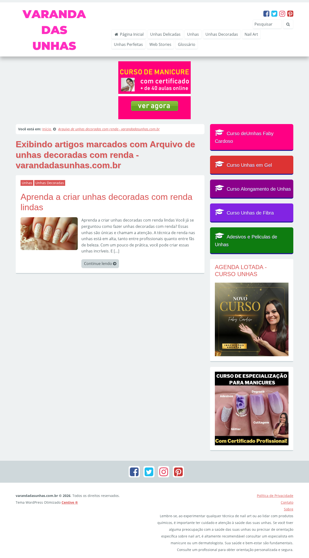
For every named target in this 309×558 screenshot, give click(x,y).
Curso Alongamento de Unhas (259, 189)
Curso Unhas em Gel (249, 165)
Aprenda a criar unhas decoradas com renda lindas (106, 202)
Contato (287, 502)
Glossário (186, 44)
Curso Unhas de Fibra (250, 213)
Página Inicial (131, 34)
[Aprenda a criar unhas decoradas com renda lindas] (49, 233)
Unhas (193, 34)
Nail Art (251, 34)
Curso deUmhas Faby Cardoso (244, 137)
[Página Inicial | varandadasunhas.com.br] (60, 29)
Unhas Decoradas (221, 34)
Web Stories (160, 44)
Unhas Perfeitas (128, 44)
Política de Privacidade (275, 495)
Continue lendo (98, 263)
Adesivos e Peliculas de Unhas (246, 240)
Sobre (288, 509)
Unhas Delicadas (165, 34)
